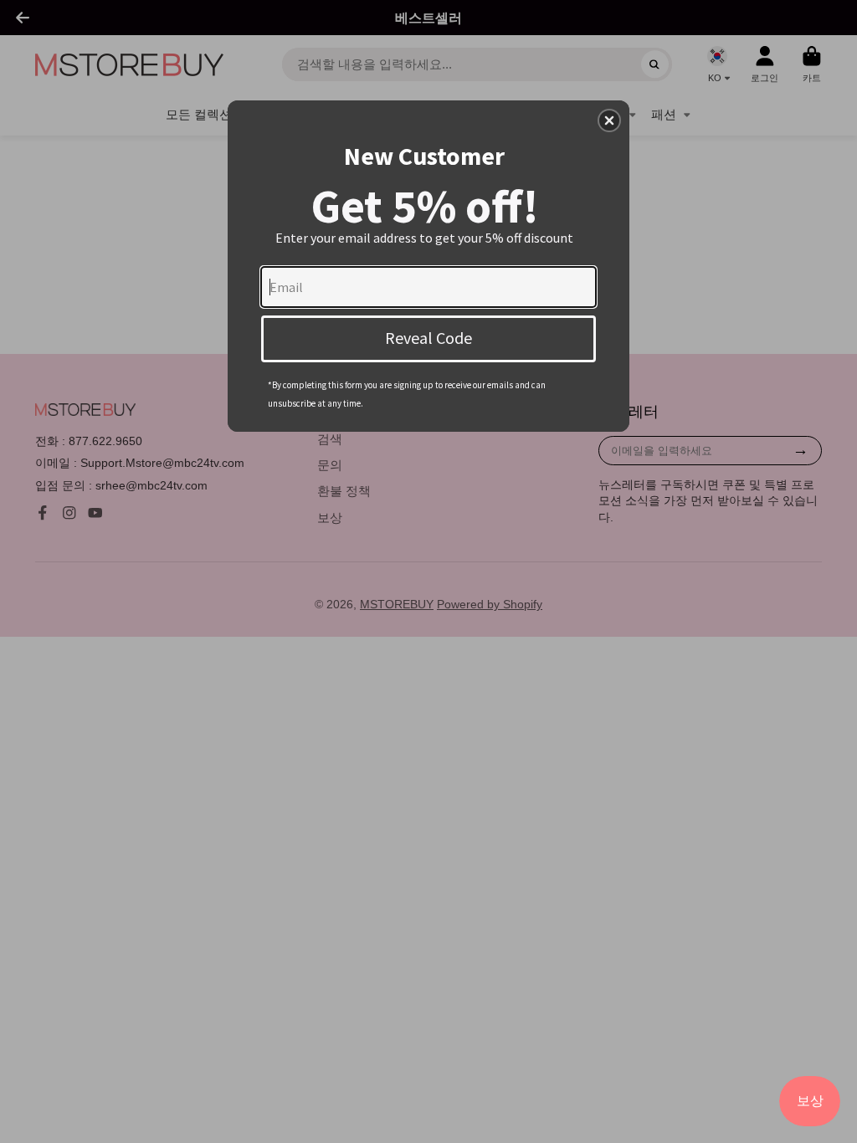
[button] (609, 120)
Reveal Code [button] (428, 337)
